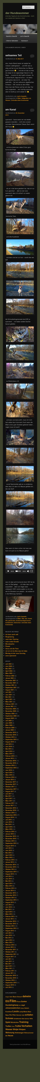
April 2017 (8, 798)
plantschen (11, 621)
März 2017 (8, 801)
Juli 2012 (8, 933)
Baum (15, 997)
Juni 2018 (8, 770)
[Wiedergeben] (8, 571)
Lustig (21, 1012)
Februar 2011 (9, 971)
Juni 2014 (8, 879)
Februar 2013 (9, 916)
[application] (19, 563)
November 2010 (10, 978)
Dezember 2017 (10, 782)
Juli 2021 (8, 692)
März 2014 (8, 886)
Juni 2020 (8, 723)
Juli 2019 (8, 744)
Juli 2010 (8, 987)
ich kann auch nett (11, 634)
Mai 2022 (8, 668)
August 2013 (9, 902)
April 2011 (8, 966)
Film (23, 619)
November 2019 (10, 735)
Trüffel (18, 1025)
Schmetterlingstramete (23, 621)
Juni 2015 (8, 850)
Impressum (24, 41)
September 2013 (10, 900)
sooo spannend (10, 656)
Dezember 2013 (10, 893)
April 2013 (8, 912)
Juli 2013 (8, 905)
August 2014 (9, 874)
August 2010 (9, 985)
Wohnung (9, 1032)
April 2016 (8, 827)
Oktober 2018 (9, 765)
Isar (26, 619)
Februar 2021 (9, 704)
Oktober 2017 (9, 786)
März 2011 (8, 968)
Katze (22, 1008)
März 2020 (8, 725)
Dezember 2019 (10, 732)
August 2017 (9, 791)
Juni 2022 (8, 666)
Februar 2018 (9, 777)
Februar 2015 (9, 860)
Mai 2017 (8, 796)
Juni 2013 (8, 907)
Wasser (7, 100)
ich (20, 1005)
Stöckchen (17, 623)
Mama (25, 1012)
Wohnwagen (19, 1033)
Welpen (22, 1029)
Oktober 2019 (9, 737)
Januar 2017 (9, 805)
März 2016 (8, 829)
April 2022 (8, 671)
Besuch (19, 997)
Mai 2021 (8, 697)
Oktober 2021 (9, 685)
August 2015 (9, 846)
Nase (7, 1015)
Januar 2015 (9, 862)
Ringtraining (9, 637)
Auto (10, 997)
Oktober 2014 (9, 869)
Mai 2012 (8, 938)
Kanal (30, 619)
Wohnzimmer (28, 1033)
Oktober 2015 (9, 841)
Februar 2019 (9, 756)
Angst (7, 997)
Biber (19, 98)
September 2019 (10, 739)
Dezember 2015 (10, 836)
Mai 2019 (8, 749)
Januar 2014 (9, 890)
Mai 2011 (8, 964)
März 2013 (8, 914)
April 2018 (8, 772)
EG (7, 1001)
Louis (15, 1011)
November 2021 (10, 683)
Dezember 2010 (10, 975)
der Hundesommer (17, 13)
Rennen (19, 1015)
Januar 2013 (9, 919)
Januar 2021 (9, 706)
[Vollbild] (32, 571)
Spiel (7, 1022)
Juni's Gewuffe (21, 96)
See (23, 1019)
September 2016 (10, 815)
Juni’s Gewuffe (24, 36)
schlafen (29, 1014)
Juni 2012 (8, 935)
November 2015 (10, 838)
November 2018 (10, 763)
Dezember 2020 (10, 709)
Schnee (9, 1018)
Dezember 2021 (10, 680)
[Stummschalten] (28, 571)
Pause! (7, 646)
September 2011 (10, 954)
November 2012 (10, 923)
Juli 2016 (8, 820)
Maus (29, 1012)
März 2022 (8, 673)
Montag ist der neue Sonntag (15, 653)
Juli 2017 (8, 794)
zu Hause (9, 1035)
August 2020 (9, 718)
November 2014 (10, 867)
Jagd (23, 1005)
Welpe (16, 1029)
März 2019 (8, 754)
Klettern (26, 1008)
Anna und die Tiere (12, 648)
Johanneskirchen (12, 1008)
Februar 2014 (9, 888)
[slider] (18, 571)
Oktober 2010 (9, 980)
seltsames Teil (13, 55)
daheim (27, 996)
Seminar (27, 1018)
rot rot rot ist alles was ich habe (16, 651)
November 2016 (10, 810)
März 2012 (8, 942)
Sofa (31, 1019)
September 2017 (10, 789)
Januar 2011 (9, 973)
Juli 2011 (8, 959)
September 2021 (10, 687)
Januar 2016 (9, 834)
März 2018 (8, 775)
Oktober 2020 (9, 713)
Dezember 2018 (10, 761)
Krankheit (8, 1012)
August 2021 (9, 690)
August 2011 (9, 956)
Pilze (14, 1015)
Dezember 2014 (10, 864)
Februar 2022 (9, 676)
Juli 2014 (8, 876)
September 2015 (10, 843)
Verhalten (27, 1025)
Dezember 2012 (10, 921)
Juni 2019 (8, 746)
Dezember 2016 (10, 808)
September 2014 (10, 871)
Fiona (19, 1001)
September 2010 (10, 982)
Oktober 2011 (9, 952)
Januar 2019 (9, 758)
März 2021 (8, 702)
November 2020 (10, 711)
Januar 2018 (9, 779)
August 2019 (9, 742)
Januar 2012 (9, 947)
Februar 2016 (9, 831)
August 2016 (9, 817)
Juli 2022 (8, 664)
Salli (23, 1015)
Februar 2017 (9, 803)
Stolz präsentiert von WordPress (20, 1044)
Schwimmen (9, 623)
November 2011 (10, 949)
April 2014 (8, 883)
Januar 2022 (9, 678)
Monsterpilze (9, 644)
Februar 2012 (9, 945)
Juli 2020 (8, 720)
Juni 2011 (8, 961)
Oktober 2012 (9, 926)
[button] (20, 563)
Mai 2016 (8, 824)
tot (30, 98)
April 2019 (8, 751)
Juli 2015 (8, 848)
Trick (13, 1026)
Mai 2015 (8, 853)
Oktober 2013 (9, 897)
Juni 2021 (8, 695)
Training (23, 1022)
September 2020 (10, 716)
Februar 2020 (9, 727)
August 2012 (9, 930)
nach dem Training (11, 639)
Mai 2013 (8, 909)
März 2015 (8, 857)
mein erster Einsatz (12, 641)
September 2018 (10, 768)
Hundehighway (11, 1005)
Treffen (8, 1026)
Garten (24, 1001)
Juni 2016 (8, 822)
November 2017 (10, 784)
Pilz (6, 621)
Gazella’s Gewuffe (11, 36)
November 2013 (10, 895)
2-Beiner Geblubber (12, 41)
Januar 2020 (9, 730)
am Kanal (10, 109)
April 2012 (8, 940)
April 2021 (8, 699)
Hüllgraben (25, 98)
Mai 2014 (8, 881)
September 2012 (10, 928)
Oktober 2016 (9, 813)
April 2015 (8, 855)
